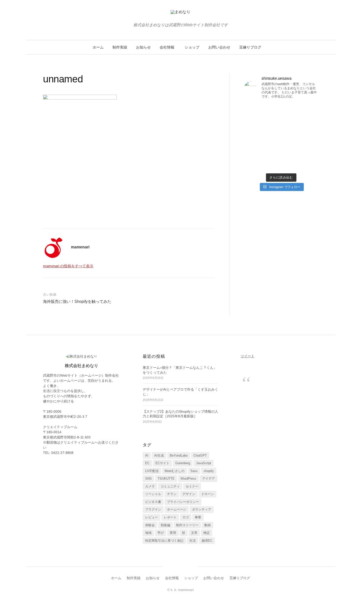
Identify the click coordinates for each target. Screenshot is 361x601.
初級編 (165, 525)
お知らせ (143, 47)
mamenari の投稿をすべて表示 (68, 266)
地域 (148, 533)
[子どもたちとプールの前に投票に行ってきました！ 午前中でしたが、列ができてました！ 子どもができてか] (300, 159)
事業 (198, 517)
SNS (148, 478)
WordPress (188, 478)
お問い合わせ (219, 47)
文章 (194, 533)
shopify (209, 471)
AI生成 (159, 455)
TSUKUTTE (166, 478)
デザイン (188, 494)
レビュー (151, 517)
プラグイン (153, 509)
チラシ (172, 494)
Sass (194, 471)
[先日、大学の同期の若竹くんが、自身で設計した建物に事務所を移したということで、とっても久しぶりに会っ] (300, 115)
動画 (207, 525)
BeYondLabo (179, 455)
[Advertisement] (129, 179)
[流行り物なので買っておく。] (262, 110)
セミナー (192, 486)
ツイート (247, 356)
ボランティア (201, 509)
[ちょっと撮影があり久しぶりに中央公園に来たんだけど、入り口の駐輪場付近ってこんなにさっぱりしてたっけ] (262, 137)
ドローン (207, 494)
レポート (170, 517)
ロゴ (185, 517)
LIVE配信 (152, 471)
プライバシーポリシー (183, 502)
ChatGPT (200, 455)
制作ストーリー (187, 525)
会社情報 (167, 47)
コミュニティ (170, 486)
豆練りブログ (250, 47)
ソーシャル (153, 494)
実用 (173, 533)
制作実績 (119, 47)
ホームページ (176, 509)
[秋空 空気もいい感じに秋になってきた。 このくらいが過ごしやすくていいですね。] (300, 137)
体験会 (150, 525)
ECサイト (162, 463)
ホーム (98, 47)
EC (147, 463)
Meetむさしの (174, 471)
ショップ (192, 47)
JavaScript (203, 463)
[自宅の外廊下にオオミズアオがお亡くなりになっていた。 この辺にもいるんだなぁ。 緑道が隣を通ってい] (262, 159)
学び (160, 533)
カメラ (150, 486)
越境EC (207, 540)
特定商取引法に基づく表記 (164, 540)
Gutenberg (182, 463)
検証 (206, 533)
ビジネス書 (153, 502)
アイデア (208, 478)
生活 (192, 540)
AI (146, 455)
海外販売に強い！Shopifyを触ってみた (77, 301)
